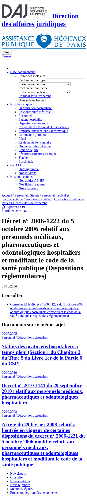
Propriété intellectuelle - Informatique (43, 131)
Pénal (22, 138)
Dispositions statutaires (69, 199)
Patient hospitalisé (30, 119)
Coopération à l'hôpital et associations (44, 127)
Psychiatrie (26, 161)
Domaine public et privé (35, 146)
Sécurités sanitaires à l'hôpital (38, 154)
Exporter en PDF (16, 207)
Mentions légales (21, 489)
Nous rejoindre (20, 485)
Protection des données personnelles (34, 492)
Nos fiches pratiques (32, 184)
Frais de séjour (28, 150)
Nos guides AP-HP (31, 180)
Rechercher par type (32, 80)
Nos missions (27, 173)
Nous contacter (20, 481)
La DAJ (15, 165)
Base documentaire (22, 72)
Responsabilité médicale (35, 112)
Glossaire (16, 477)
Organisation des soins (34, 123)
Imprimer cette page (15, 210)
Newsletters (18, 473)
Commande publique (32, 135)
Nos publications (21, 177)
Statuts (34, 195)
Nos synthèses (28, 188)
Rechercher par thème (33, 88)
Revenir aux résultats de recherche (24, 203)
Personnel (25, 115)
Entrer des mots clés (32, 76)
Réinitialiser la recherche (35, 96)
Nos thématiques (21, 104)
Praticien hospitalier (38, 199)
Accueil (7, 195)
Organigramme (29, 169)
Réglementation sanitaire (35, 142)
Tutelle (23, 157)
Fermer (6, 56)
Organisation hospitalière (35, 108)
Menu (6, 52)
